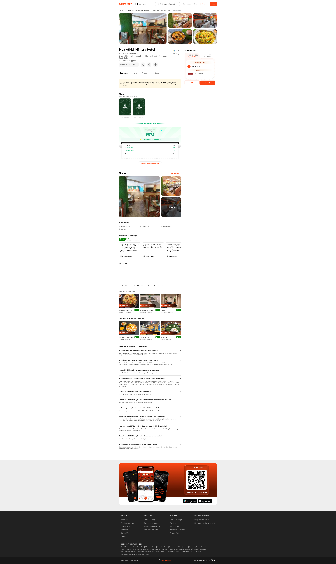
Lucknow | (206, 547)
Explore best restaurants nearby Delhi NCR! (135, 554)
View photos (174, 173)
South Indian (124, 58)
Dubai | (166, 547)
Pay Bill (207, 83)
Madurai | (154, 551)
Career (123, 536)
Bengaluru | (141, 547)
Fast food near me (151, 523)
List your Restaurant (201, 520)
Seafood (162, 56)
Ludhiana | (189, 549)
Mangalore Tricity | (188, 551)
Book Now (192, 83)
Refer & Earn (174, 526)
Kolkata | (160, 547)
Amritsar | (164, 549)
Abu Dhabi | (162, 551)
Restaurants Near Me (152, 530)
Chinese (128, 56)
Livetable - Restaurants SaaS (204, 523)
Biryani (121, 56)
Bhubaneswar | (174, 549)
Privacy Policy (175, 533)
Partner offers (126, 526)
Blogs (195, 4)
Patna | (157, 549)
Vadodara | (203, 549)
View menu (175, 94)
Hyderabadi (136, 56)
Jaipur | (186, 547)
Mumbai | (133, 547)
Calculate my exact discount (149, 163)
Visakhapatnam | (149, 549)
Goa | (171, 547)
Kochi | (123, 549)
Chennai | (148, 547)
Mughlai (145, 56)
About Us (124, 520)
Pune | (154, 547)
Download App (126, 530)
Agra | (191, 547)
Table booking (149, 520)
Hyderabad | (198, 547)
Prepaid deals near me (152, 526)
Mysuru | (196, 549)
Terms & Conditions (177, 530)
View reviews (174, 236)
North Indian (153, 56)
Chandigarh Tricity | (174, 551)
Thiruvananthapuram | (129, 551)
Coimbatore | (131, 549)
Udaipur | (147, 551)
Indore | (182, 549)
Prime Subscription (177, 520)
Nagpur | (141, 551)
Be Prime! (203, 4)
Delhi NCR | (125, 547)
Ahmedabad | (178, 547)
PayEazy (173, 523)
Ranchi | (140, 549)
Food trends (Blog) (127, 523)
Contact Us (187, 4)
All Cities (198, 551)
